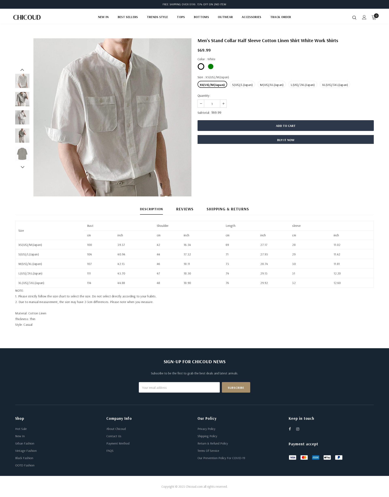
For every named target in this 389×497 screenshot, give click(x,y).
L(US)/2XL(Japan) (303, 85)
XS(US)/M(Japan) (212, 85)
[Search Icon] (354, 17)
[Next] (22, 167)
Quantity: (204, 95)
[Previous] (22, 70)
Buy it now (285, 140)
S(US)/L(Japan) (242, 85)
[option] (112, 117)
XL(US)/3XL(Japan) (335, 85)
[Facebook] (292, 429)
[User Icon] (364, 17)
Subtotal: (204, 112)
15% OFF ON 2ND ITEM (211, 4)
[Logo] (36, 17)
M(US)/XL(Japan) (271, 85)
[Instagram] (300, 429)
